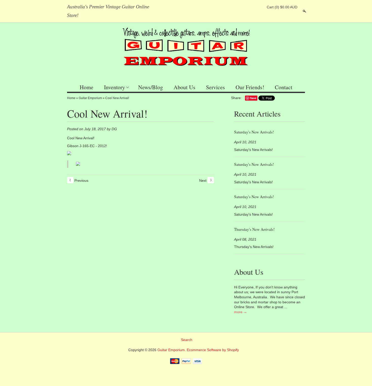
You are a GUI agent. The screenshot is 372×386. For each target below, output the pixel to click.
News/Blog (150, 87)
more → (240, 312)
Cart (282, 7)
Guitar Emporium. (172, 350)
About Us (184, 87)
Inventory (114, 87)
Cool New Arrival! (117, 98)
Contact (283, 87)
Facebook (241, 7)
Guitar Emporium (90, 98)
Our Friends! (250, 87)
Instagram (259, 7)
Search (303, 11)
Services (215, 87)
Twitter (250, 7)
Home (86, 87)
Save (253, 98)
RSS (233, 7)
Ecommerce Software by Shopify (213, 350)
